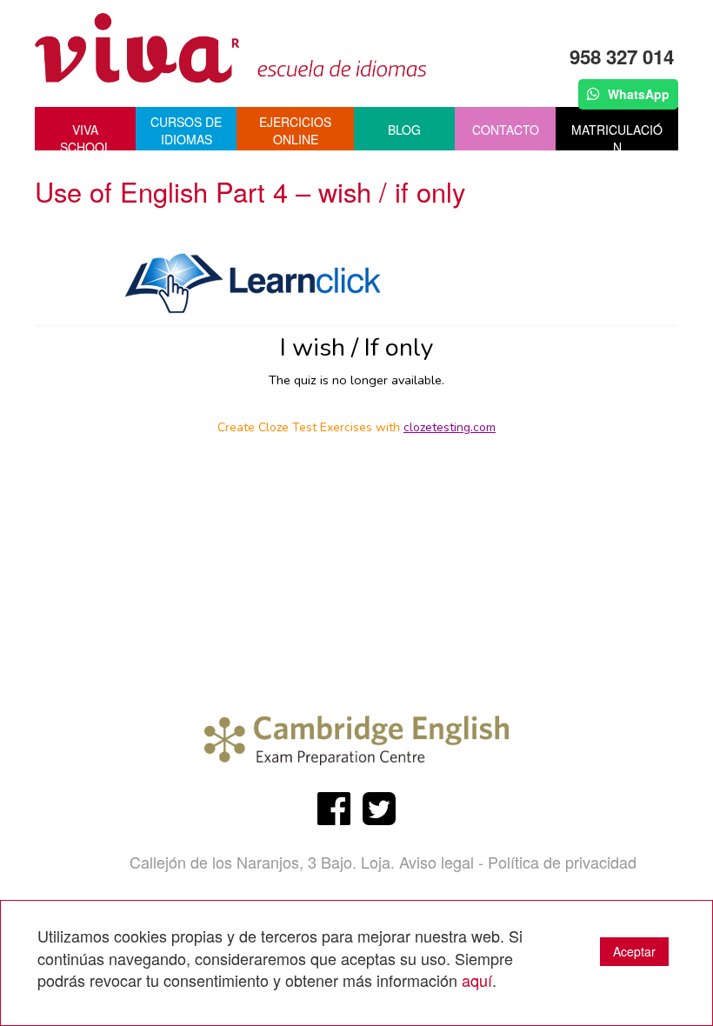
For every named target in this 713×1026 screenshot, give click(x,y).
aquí (477, 980)
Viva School (85, 135)
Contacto (505, 129)
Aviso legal (436, 861)
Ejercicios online (295, 130)
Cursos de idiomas (186, 130)
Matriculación (617, 135)
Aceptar (634, 951)
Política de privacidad (562, 861)
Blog (404, 129)
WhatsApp (637, 94)
